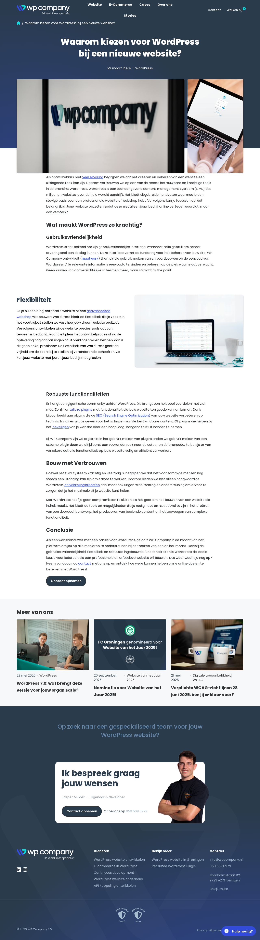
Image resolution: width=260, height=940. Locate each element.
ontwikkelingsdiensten (82, 485)
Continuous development (114, 872)
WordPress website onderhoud (118, 879)
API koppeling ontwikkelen (115, 885)
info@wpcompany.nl (226, 859)
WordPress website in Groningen (178, 859)
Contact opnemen (66, 581)
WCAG (198, 680)
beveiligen (60, 427)
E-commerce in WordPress (115, 866)
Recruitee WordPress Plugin (174, 866)
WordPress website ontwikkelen (119, 859)
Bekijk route (219, 889)
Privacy (202, 930)
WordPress (144, 68)
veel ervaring (92, 177)
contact (84, 563)
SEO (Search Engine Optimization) (123, 415)
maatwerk (90, 258)
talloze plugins (80, 409)
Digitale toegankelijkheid (212, 675)
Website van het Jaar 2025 (144, 677)
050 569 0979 (136, 811)
